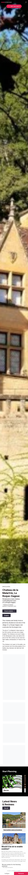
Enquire (6, 615)
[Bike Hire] (12, 783)
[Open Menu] (26, 2)
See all (5, 808)
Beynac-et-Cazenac (8, 604)
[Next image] (25, 291)
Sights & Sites (6, 586)
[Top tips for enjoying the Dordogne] (14, 843)
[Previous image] (3, 291)
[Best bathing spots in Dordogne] (14, 822)
